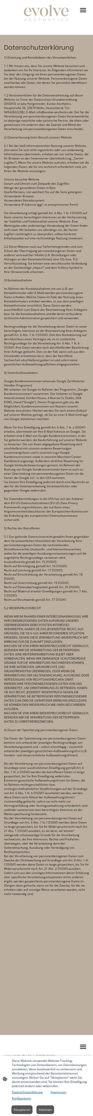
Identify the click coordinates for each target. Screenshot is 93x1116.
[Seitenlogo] (46, 13)
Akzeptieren (22, 1110)
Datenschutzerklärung (27, 1092)
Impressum (58, 1092)
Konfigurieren (21, 1098)
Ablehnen (45, 1110)
